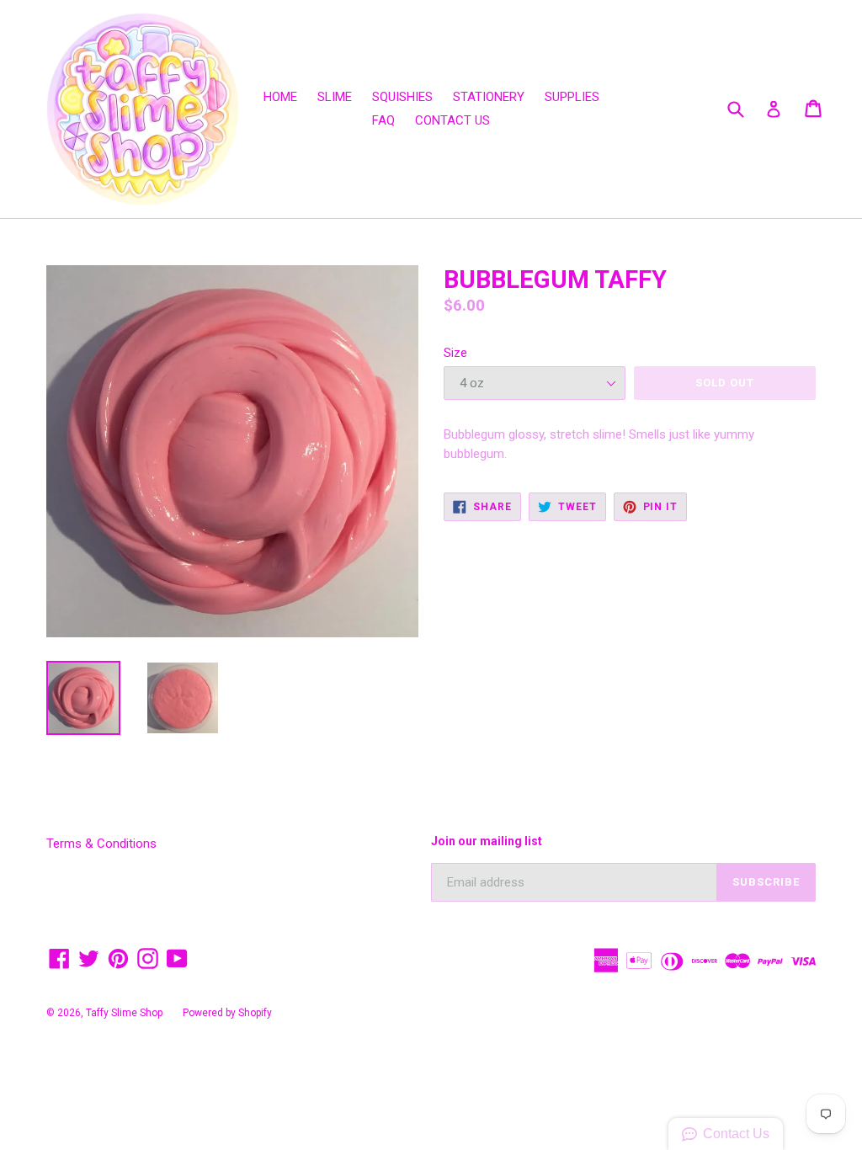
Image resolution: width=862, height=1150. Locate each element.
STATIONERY (488, 96)
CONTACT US (452, 120)
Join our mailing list (486, 841)
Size (455, 352)
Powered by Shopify (227, 1013)
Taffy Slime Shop (124, 1013)
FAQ (383, 120)
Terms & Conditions (101, 843)
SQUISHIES (402, 96)
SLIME (334, 96)
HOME (280, 96)
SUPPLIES (572, 96)
